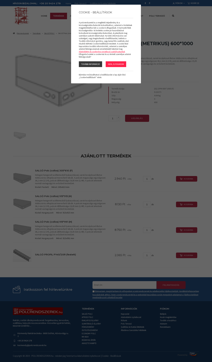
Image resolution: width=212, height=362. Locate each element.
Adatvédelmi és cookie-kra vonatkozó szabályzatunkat (102, 51)
